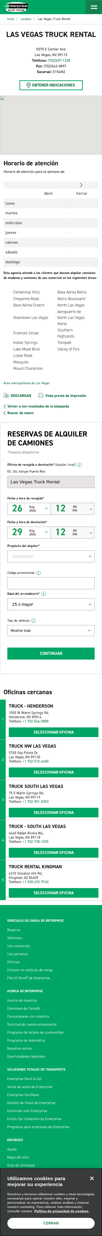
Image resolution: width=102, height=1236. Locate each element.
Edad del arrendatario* (23, 593)
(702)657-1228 (59, 60)
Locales (26, 19)
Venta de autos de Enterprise (29, 1086)
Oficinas (13, 961)
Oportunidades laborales (26, 1056)
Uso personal (17, 953)
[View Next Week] (81, 185)
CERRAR (51, 1223)
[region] (51, 1202)
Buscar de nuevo (20, 413)
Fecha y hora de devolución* (27, 522)
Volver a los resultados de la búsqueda (38, 406)
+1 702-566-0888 (36, 721)
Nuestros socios (19, 1048)
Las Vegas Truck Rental (54, 19)
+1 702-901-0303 (36, 801)
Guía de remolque (21, 1165)
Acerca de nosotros (22, 1000)
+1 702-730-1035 (36, 841)
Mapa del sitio (18, 1157)
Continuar (51, 653)
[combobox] (51, 556)
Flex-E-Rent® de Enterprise (28, 977)
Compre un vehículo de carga (30, 969)
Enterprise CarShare (23, 1094)
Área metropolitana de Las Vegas (27, 383)
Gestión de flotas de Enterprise (31, 1102)
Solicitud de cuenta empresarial (32, 1024)
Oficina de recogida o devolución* (41, 464)
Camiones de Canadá (23, 1008)
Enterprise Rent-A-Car (24, 1078)
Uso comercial (18, 945)
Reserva (13, 929)
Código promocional (21, 573)
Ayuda (12, 1149)
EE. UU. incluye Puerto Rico (26, 471)
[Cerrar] (92, 1178)
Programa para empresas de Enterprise (38, 1126)
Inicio (10, 19)
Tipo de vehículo (18, 620)
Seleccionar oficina (54, 732)
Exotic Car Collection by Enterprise (34, 1118)
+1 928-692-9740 (36, 882)
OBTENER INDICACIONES (53, 85)
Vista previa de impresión (65, 395)
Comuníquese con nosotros (28, 1016)
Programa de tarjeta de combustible (35, 1032)
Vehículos (14, 937)
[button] (51, 119)
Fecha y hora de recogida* (25, 498)
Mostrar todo (21, 630)
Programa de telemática (26, 1040)
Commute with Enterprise (27, 1110)
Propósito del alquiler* (23, 546)
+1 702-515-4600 (36, 761)
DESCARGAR (21, 395)
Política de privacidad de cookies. (61, 1211)
